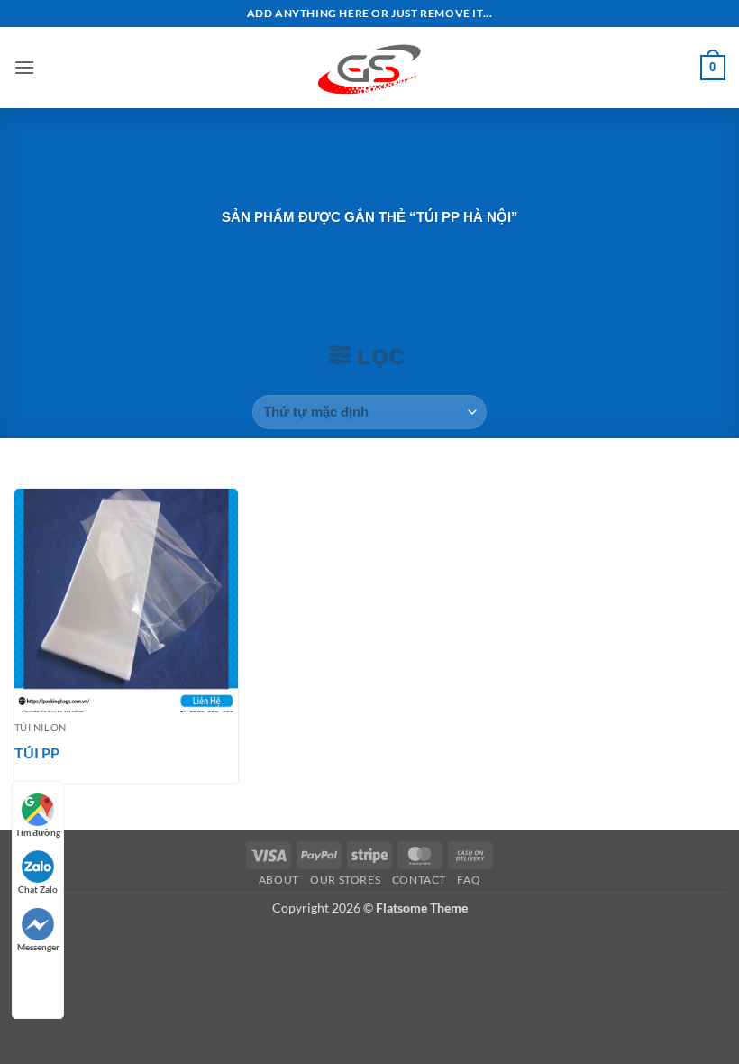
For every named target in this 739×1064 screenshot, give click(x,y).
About (279, 879)
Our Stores (345, 879)
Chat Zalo (38, 889)
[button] (24, 67)
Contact (419, 879)
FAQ (468, 879)
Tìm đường (37, 832)
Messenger (38, 946)
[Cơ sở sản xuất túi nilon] (369, 67)
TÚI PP (36, 752)
